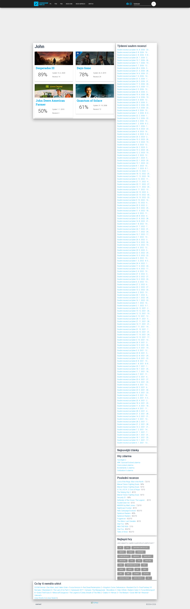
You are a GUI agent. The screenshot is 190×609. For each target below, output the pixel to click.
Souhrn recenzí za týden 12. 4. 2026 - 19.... (133, 97)
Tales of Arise (122, 532)
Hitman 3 (114, 593)
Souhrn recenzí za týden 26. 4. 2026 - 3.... (133, 92)
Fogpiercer (121, 519)
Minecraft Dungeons (61, 593)
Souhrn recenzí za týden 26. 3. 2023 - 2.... (133, 137)
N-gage (136, 573)
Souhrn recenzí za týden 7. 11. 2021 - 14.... (133, 327)
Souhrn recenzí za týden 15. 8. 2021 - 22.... (133, 358)
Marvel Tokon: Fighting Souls (128, 484)
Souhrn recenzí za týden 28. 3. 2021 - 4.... (133, 411)
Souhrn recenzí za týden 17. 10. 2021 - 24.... (134, 335)
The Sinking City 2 (124, 492)
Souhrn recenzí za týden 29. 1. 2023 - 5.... (133, 158)
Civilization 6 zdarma (125, 470)
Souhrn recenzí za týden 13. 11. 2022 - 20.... (134, 187)
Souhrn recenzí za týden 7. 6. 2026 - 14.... (133, 76)
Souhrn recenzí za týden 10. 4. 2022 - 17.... (133, 269)
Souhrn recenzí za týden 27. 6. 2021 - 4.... (133, 377)
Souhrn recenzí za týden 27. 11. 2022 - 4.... (133, 182)
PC (50, 4)
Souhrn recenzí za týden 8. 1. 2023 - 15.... (133, 166)
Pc (120, 547)
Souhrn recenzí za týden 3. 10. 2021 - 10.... (133, 340)
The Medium (124, 593)
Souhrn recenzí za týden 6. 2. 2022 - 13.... (133, 292)
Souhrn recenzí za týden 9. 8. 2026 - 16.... (133, 52)
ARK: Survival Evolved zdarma (128, 463)
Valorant (37, 595)
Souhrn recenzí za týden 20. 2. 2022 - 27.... (133, 287)
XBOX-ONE (69, 4)
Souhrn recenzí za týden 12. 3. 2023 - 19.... (133, 142)
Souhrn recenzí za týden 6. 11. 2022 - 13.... (133, 189)
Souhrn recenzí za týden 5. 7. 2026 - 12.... (133, 66)
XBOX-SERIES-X (80, 4)
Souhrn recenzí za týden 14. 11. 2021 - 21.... (134, 324)
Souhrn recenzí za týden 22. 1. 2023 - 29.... (133, 160)
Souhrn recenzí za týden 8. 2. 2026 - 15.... (133, 121)
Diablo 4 (106, 593)
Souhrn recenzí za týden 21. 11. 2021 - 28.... (134, 321)
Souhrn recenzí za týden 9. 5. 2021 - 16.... (133, 395)
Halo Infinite (122, 590)
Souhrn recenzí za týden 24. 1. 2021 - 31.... (133, 435)
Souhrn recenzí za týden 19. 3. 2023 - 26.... (133, 139)
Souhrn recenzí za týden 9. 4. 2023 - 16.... (133, 131)
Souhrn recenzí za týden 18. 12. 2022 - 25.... (134, 174)
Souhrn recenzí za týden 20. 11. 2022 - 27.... (134, 184)
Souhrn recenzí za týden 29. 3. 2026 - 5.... (133, 102)
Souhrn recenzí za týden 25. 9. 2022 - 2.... (133, 205)
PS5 (61, 4)
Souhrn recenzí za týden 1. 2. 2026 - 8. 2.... (133, 124)
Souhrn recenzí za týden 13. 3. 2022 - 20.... (133, 279)
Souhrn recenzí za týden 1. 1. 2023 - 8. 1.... (133, 168)
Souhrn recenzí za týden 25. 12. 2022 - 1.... (133, 171)
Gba (128, 573)
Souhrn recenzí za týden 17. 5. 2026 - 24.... (133, 84)
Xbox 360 (148, 560)
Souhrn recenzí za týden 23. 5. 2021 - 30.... (133, 390)
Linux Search (52, 598)
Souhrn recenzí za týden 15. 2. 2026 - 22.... (133, 118)
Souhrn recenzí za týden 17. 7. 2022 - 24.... (133, 232)
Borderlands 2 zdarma (125, 468)
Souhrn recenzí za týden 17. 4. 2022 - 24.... (133, 266)
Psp (144, 565)
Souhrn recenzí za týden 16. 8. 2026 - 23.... (133, 50)
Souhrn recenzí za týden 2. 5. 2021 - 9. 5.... (133, 398)
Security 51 (121, 497)
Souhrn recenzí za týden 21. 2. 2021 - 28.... (133, 424)
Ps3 (121, 565)
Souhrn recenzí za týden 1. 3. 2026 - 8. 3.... (133, 113)
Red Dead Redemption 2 (92, 587)
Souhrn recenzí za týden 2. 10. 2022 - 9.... (133, 203)
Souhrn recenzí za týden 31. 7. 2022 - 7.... (133, 226)
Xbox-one (122, 560)
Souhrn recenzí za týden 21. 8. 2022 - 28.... (133, 219)
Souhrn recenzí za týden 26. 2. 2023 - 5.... (133, 147)
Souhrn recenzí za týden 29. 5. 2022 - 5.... (133, 250)
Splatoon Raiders (124, 513)
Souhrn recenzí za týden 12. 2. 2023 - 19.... (133, 153)
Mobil (121, 569)
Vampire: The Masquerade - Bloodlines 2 (100, 590)
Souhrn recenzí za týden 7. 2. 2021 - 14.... (133, 430)
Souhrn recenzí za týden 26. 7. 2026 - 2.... (133, 58)
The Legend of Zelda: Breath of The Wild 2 (86, 593)
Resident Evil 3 (132, 587)
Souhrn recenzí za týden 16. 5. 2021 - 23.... (133, 393)
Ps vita (146, 573)
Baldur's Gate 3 (134, 590)
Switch (91, 4)
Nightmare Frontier (124, 508)
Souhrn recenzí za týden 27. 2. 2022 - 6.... (133, 284)
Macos (122, 552)
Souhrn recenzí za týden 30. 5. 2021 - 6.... (133, 387)
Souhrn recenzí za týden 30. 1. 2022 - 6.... (133, 295)
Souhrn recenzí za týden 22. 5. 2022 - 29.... (133, 253)
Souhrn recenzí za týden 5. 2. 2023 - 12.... (133, 155)
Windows (140, 552)
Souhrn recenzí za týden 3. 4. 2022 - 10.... (133, 271)
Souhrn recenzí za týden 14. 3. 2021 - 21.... (133, 416)
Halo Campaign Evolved (126, 511)
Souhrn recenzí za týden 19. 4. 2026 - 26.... (133, 95)
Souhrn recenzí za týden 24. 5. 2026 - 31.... (133, 81)
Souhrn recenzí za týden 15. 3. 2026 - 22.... (133, 108)
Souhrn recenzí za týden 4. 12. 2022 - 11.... (133, 179)
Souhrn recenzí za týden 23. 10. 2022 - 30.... (134, 195)
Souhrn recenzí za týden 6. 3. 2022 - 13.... (133, 282)
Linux (130, 552)
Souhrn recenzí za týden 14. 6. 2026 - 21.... (133, 73)
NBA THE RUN (122, 526)
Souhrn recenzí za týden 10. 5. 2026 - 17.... (133, 87)
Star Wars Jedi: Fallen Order (57, 587)
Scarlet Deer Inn (123, 503)
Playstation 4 (124, 556)
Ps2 (139, 560)
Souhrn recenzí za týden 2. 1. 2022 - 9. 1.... (133, 306)
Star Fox (120, 524)
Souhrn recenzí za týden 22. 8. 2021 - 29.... (133, 356)
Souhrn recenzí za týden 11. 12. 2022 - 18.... (134, 176)
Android (136, 556)
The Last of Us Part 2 (61, 590)
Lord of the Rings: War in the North (130, 482)
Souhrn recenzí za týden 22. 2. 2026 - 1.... (133, 116)
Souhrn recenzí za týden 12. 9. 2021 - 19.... (133, 348)
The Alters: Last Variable (126, 521)
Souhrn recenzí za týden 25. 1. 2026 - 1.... (133, 126)
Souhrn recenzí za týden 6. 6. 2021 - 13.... (133, 385)
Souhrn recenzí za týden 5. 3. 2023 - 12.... (133, 145)
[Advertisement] (95, 25)
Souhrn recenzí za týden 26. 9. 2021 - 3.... (133, 342)
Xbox (130, 569)
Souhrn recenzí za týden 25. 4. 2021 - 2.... (133, 401)
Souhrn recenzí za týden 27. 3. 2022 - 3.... (133, 274)
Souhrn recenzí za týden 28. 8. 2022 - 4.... (133, 216)
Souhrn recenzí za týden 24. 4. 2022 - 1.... (133, 263)
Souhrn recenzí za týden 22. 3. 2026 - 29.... (133, 105)
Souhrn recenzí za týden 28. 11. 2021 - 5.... (133, 319)
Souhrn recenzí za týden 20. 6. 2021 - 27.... (133, 379)
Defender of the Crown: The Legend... (131, 500)
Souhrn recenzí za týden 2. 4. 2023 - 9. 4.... (133, 134)
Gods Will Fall (135, 593)
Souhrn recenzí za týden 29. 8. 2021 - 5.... (133, 353)
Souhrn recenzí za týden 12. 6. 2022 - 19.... (133, 245)
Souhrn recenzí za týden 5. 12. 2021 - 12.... (133, 316)
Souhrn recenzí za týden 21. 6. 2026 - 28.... (133, 71)
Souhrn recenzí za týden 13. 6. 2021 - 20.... (133, 382)
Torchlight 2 (121, 460)
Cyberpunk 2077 (77, 590)
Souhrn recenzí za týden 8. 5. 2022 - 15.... (133, 258)
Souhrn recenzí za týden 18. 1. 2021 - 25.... (133, 437)
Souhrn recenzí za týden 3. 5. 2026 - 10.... (133, 89)
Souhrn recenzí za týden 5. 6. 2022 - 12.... (133, 248)
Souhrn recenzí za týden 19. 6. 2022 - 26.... (133, 242)
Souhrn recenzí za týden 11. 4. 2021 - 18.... (133, 406)
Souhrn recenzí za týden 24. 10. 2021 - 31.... (134, 332)
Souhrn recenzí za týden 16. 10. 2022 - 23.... (134, 197)
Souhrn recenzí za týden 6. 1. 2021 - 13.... (133, 443)
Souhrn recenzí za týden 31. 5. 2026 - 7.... (133, 79)
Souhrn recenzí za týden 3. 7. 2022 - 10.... (133, 237)
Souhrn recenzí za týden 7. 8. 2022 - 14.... (133, 224)
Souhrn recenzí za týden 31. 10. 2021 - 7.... (133, 329)
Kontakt (38, 604)
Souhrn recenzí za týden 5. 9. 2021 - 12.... (133, 350)
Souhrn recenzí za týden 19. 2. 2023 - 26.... (133, 150)
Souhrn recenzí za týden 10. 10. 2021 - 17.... (134, 337)
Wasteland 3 (47, 590)
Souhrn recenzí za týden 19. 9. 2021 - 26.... (133, 345)
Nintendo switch (132, 565)
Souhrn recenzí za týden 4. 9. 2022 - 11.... (133, 213)
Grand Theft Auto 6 (44, 593)
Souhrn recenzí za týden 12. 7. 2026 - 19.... (133, 63)
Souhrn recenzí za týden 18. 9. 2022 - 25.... (133, 208)
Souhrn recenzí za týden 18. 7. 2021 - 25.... (133, 369)
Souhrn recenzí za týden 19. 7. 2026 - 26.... (133, 60)
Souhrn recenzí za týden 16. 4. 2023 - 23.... (133, 129)
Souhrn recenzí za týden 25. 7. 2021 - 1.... (133, 366)
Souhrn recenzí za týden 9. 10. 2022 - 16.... (133, 200)
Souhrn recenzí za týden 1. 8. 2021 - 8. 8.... (133, 364)
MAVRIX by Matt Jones (126, 505)
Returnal (145, 593)
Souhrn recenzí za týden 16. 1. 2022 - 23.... (133, 300)
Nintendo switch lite (140, 547)
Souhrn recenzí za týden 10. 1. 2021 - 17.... (133, 440)
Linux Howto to (40, 598)
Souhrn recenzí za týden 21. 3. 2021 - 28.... (133, 414)
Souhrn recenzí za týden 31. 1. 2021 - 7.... (133, 432)
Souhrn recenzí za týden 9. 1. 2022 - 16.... (133, 303)
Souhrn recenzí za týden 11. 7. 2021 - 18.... (133, 371)
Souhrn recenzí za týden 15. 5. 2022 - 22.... (133, 255)
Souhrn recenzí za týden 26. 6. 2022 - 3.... (133, 240)
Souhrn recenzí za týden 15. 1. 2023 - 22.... (133, 163)
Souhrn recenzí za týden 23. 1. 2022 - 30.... (133, 298)
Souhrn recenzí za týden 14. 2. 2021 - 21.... (133, 427)
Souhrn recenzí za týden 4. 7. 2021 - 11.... (133, 374)
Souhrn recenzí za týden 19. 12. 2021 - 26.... (134, 311)
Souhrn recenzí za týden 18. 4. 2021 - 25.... (133, 403)
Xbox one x (147, 556)
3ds (121, 573)
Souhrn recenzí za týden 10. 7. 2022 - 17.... (133, 234)
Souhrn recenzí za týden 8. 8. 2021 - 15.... (133, 361)
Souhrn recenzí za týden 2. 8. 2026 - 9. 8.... (133, 55)
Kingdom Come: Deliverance (114, 587)
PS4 (56, 4)
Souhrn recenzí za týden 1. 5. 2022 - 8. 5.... (133, 261)
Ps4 (127, 547)
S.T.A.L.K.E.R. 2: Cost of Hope (128, 490)
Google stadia (124, 578)
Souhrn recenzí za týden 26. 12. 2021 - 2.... (133, 308)
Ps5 (132, 560)
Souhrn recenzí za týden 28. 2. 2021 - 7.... (133, 422)
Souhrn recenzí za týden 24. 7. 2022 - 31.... (133, 229)
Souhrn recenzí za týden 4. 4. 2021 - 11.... (133, 408)
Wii (137, 569)
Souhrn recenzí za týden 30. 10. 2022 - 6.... (133, 192)
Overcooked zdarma (125, 465)
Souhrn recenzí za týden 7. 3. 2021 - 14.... (133, 419)
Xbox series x (138, 578)
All (149, 578)
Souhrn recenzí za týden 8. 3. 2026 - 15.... (133, 110)
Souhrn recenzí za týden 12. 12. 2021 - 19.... (134, 313)
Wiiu (144, 569)
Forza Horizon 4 (75, 587)
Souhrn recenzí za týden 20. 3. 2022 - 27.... (133, 277)
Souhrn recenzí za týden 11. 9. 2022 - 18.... (133, 211)
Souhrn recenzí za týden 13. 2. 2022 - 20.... (133, 290)
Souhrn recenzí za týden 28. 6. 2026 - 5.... (133, 68)
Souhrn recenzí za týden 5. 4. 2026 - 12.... (133, 100)
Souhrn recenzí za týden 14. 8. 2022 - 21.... (133, 221)
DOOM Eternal (40, 587)
